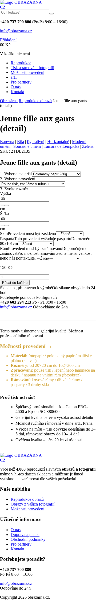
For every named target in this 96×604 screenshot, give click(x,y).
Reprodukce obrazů (35, 100)
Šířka (4, 213)
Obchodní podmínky (28, 539)
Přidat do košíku (14, 283)
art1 (14, 77)
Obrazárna (9, 100)
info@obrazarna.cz (16, 31)
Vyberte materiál (16, 174)
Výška (5, 193)
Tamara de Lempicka (61, 146)
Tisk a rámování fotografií (32, 67)
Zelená (88, 146)
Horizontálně (58, 141)
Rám (4, 248)
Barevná (7, 141)
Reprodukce (21, 63)
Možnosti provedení (27, 72)
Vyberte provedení (17, 179)
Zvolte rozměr (14, 188)
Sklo (4, 233)
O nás (16, 87)
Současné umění (27, 146)
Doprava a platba (25, 534)
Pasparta (7, 238)
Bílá (20, 141)
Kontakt (17, 91)
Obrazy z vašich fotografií (32, 504)
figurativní (35, 141)
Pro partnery (21, 82)
